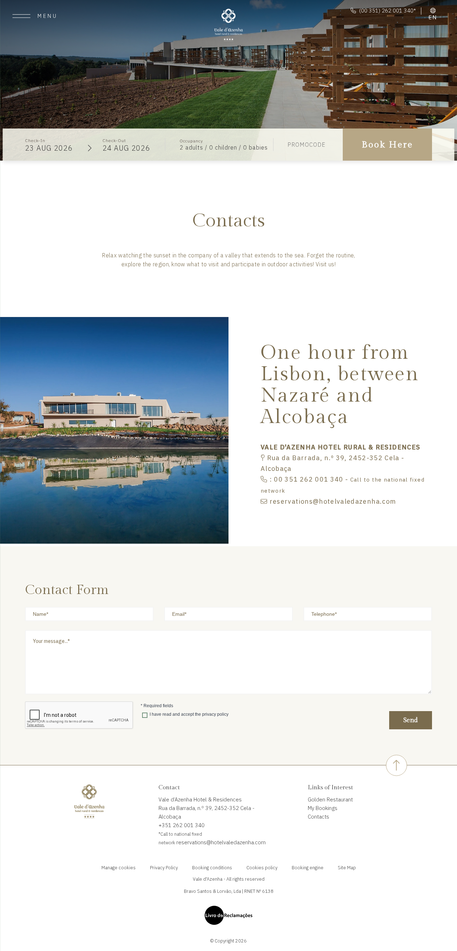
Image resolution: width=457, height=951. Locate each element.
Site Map (347, 868)
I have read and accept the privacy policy (189, 714)
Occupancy (191, 141)
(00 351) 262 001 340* (387, 10)
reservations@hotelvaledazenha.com (220, 842)
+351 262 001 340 (182, 825)
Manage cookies (118, 868)
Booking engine (307, 868)
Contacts (318, 816)
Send (410, 720)
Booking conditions (212, 868)
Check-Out (114, 140)
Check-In (35, 140)
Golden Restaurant (330, 799)
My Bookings (322, 808)
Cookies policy (261, 868)
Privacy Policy (164, 868)
